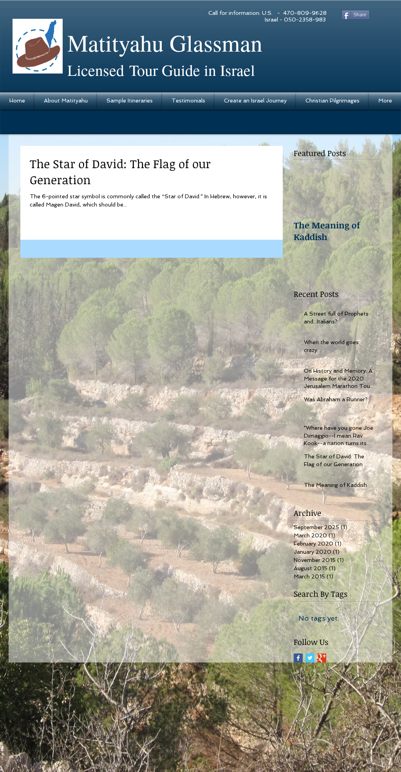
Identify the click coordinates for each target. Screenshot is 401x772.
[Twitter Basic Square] (309, 658)
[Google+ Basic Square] (321, 658)
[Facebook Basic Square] (298, 658)
